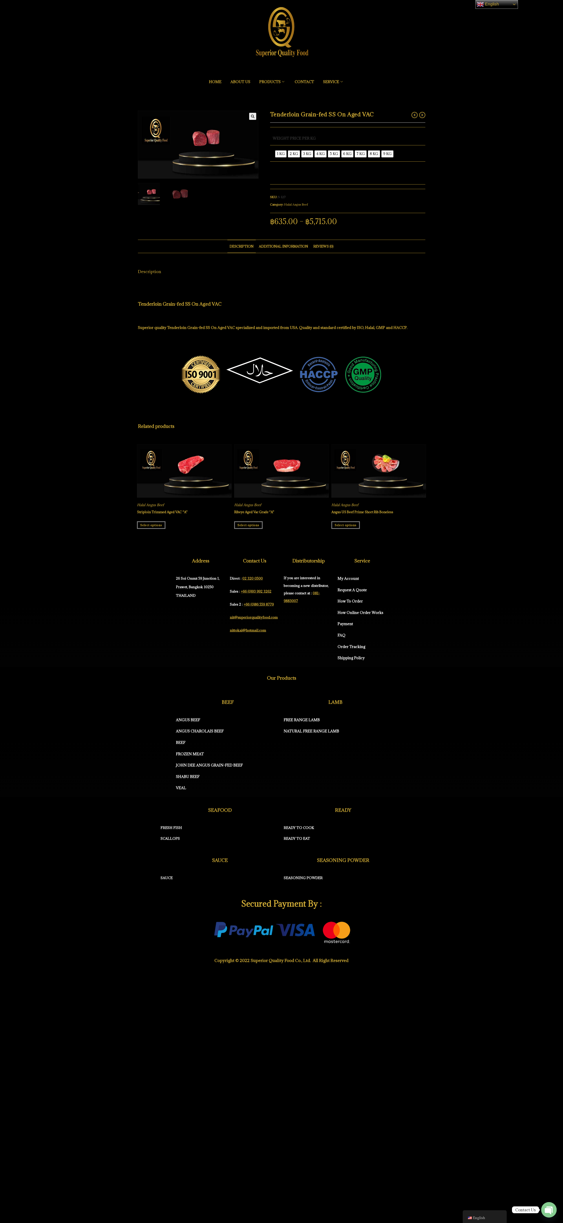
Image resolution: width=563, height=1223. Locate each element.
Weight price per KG (294, 138)
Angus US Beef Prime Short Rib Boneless (362, 512)
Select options (151, 525)
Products (270, 81)
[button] (252, 116)
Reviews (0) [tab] (323, 246)
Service (331, 81)
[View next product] (422, 115)
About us (240, 81)
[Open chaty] (549, 1210)
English (491, 4)
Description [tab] (242, 246)
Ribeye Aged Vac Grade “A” (254, 512)
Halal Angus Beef (296, 204)
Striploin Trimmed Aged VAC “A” (162, 512)
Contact (304, 81)
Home (215, 81)
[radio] (280, 154)
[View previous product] (414, 115)
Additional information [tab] (283, 246)
